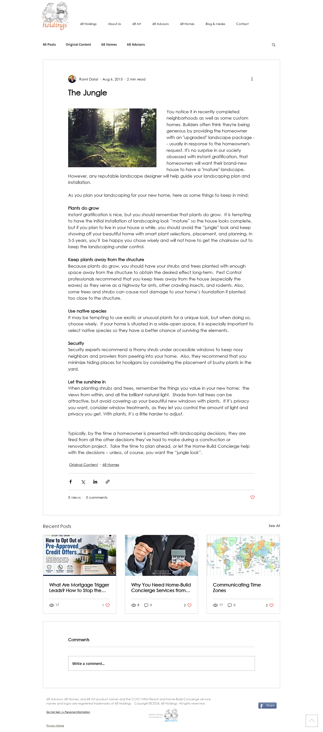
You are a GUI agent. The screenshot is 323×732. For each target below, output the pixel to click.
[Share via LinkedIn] (95, 481)
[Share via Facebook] (70, 481)
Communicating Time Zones (237, 587)
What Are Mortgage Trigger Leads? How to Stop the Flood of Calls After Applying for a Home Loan (79, 587)
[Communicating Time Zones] (243, 555)
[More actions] (252, 79)
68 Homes (109, 44)
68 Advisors (136, 44)
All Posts (49, 44)
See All (274, 525)
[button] (273, 44)
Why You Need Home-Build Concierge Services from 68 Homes (161, 587)
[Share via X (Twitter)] (82, 481)
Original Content (78, 44)
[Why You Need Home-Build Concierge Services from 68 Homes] (161, 555)
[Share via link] (107, 481)
